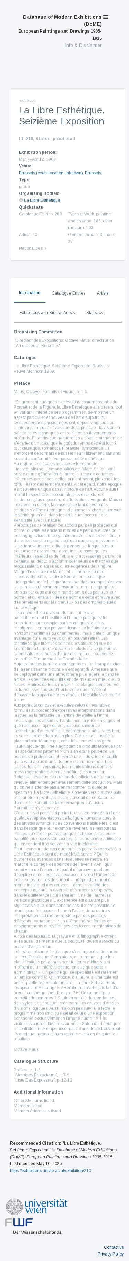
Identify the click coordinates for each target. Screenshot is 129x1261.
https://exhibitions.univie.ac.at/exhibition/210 (50, 1170)
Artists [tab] (102, 293)
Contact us (114, 1247)
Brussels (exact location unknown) (51, 173)
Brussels (93, 173)
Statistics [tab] (94, 312)
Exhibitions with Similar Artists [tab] (47, 312)
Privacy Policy (111, 1254)
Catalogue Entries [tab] (68, 293)
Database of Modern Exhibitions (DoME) (60, 27)
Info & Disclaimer (83, 45)
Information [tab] (29, 292)
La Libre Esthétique (42, 200)
